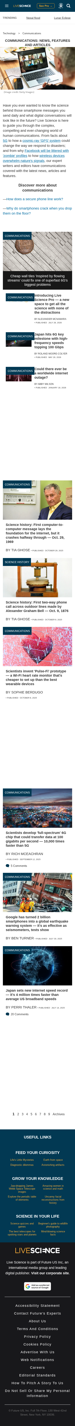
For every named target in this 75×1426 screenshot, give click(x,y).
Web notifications (37, 1360)
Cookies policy (37, 1344)
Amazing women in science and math (53, 1187)
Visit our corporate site (50, 1273)
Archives (59, 1114)
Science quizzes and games (22, 1225)
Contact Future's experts (37, 1313)
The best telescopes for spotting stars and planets (22, 1233)
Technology (9, 33)
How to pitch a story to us (37, 1383)
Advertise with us (38, 1352)
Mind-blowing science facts (53, 1233)
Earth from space (53, 1159)
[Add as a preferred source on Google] (37, 1286)
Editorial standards (37, 1375)
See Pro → (45, 5)
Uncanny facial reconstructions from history (53, 1199)
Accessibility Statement (37, 1306)
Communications (31, 33)
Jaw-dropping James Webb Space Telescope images (22, 1188)
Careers (37, 1368)
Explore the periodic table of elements (22, 1198)
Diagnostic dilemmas (22, 1164)
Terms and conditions (37, 1329)
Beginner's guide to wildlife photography (53, 1225)
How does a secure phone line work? (34, 199)
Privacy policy (37, 1337)
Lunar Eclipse (62, 17)
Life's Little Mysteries (22, 1159)
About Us (37, 1321)
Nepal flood (33, 17)
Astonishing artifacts (53, 1164)
